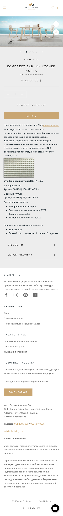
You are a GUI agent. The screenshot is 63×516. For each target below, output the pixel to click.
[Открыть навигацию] (4, 7)
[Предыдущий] (20, 51)
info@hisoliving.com (14, 431)
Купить (31, 116)
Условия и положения (15, 351)
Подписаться (18, 392)
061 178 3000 (21, 423)
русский (43, 501)
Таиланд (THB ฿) (21, 501)
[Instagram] (16, 295)
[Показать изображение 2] (30, 52)
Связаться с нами (13, 318)
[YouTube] (35, 295)
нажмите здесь (51, 125)
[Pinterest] (25, 295)
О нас (7, 313)
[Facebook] (6, 295)
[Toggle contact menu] (55, 508)
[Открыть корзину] (58, 7)
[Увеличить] (56, 24)
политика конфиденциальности (20, 341)
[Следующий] (42, 51)
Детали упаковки (20, 255)
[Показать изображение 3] (33, 52)
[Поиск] (53, 7)
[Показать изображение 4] (36, 52)
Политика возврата (14, 346)
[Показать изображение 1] (26, 52)
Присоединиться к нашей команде (22, 323)
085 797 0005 (37, 423)
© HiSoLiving (31, 508)
